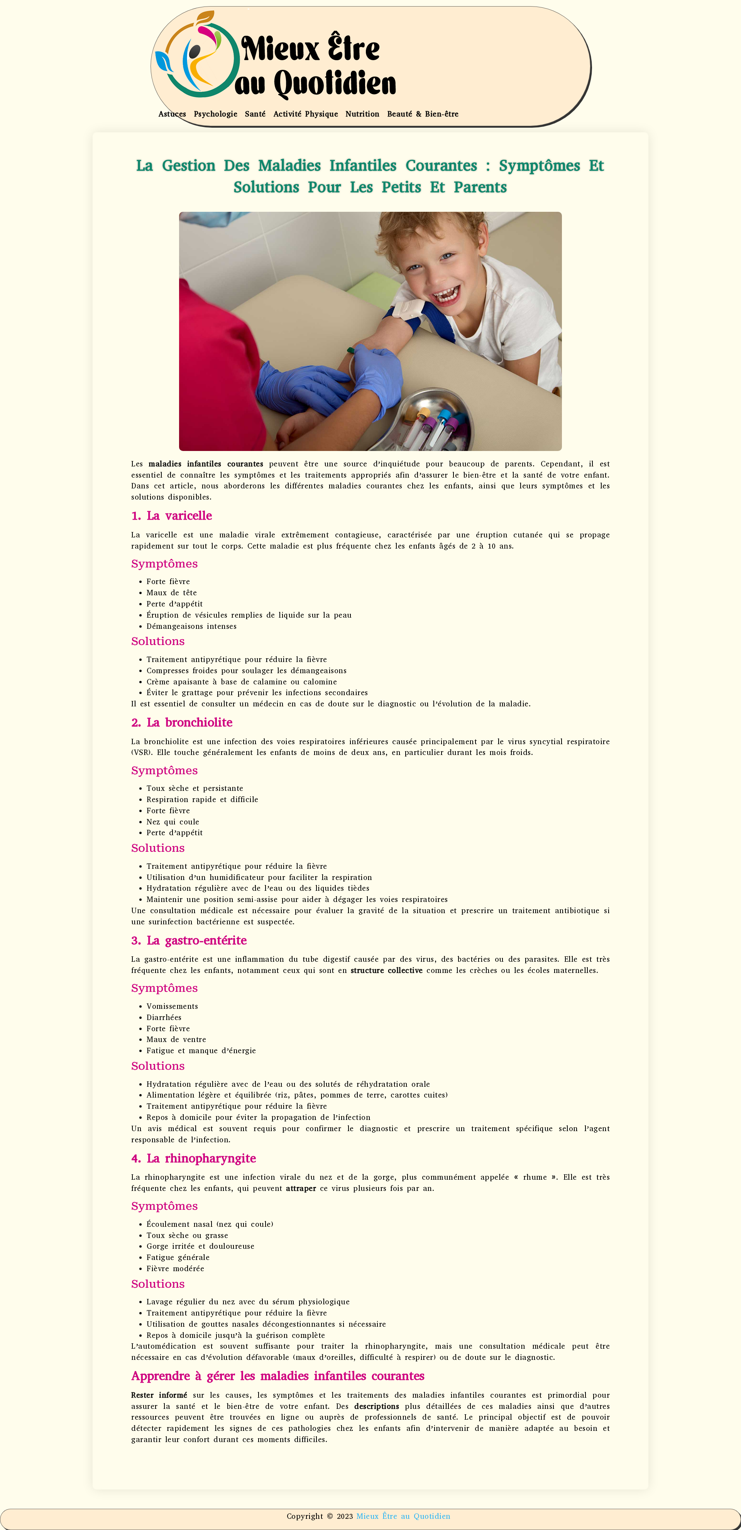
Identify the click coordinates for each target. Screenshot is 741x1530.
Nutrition (363, 114)
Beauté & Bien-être (423, 114)
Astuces (172, 114)
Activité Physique (306, 114)
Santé (255, 114)
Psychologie (216, 114)
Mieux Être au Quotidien (404, 1516)
